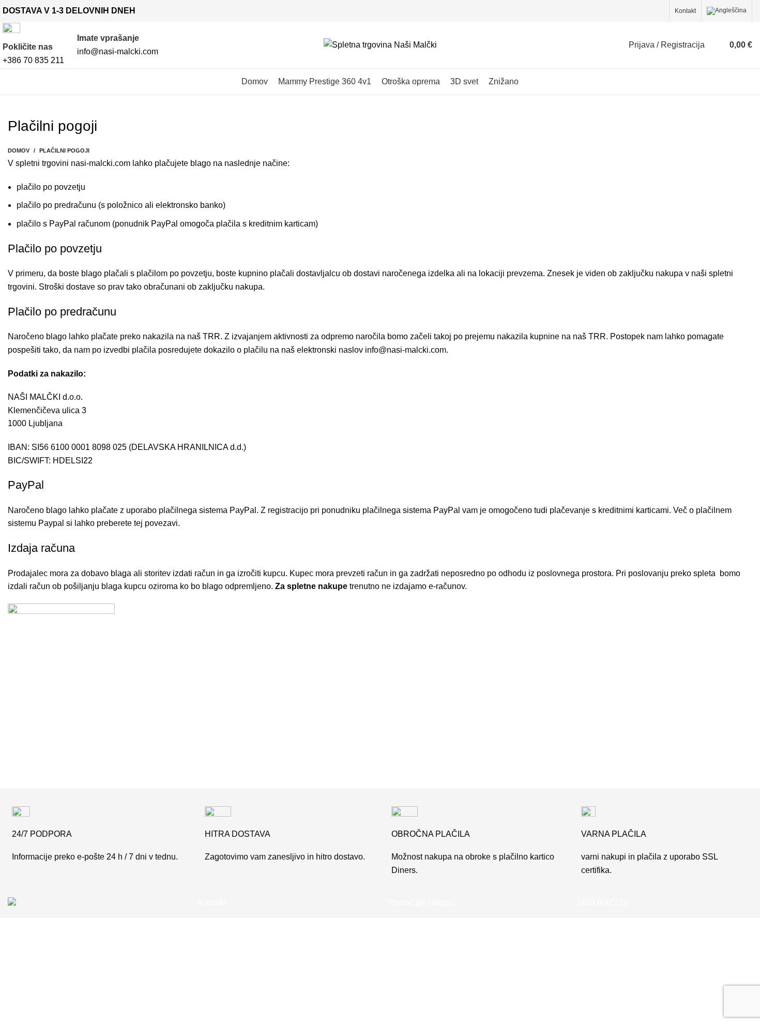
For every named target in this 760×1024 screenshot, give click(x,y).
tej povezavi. (157, 523)
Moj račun (596, 924)
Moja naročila (603, 944)
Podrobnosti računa (614, 982)
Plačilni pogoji (414, 963)
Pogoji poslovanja (421, 924)
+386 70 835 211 (249, 924)
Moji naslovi (600, 963)
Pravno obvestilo (418, 982)
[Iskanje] (715, 45)
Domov (18, 150)
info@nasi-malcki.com (405, 349)
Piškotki (402, 1002)
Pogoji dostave (415, 944)
